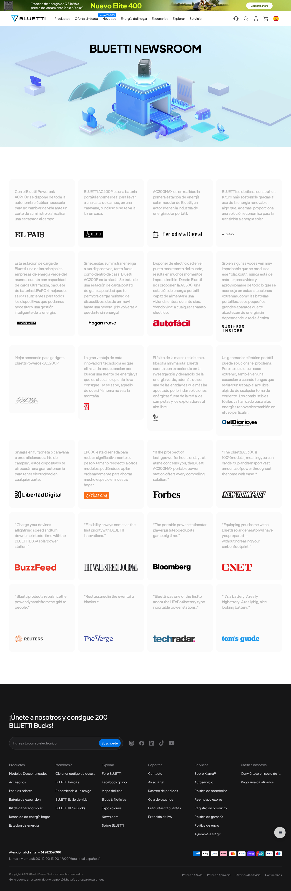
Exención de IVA (160, 817)
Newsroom (110, 817)
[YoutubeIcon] (171, 743)
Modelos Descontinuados (28, 773)
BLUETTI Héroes (67, 782)
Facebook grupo (114, 782)
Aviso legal (156, 782)
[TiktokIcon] (161, 743)
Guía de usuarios (160, 799)
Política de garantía (209, 817)
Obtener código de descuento (75, 773)
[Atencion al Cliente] (236, 19)
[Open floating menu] (280, 832)
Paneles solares (21, 791)
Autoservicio (204, 782)
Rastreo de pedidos (163, 791)
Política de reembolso (211, 791)
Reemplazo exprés (209, 799)
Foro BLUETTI (111, 773)
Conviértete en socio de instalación (261, 773)
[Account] (256, 19)
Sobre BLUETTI (113, 825)
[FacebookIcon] (141, 743)
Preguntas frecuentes (164, 808)
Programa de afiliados (257, 782)
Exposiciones (112, 808)
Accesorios (17, 782)
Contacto (155, 773)
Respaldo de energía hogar (29, 817)
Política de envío (207, 825)
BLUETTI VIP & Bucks (70, 808)
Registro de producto (211, 808)
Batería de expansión (25, 799)
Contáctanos (273, 875)
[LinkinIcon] (151, 743)
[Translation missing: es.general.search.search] (246, 19)
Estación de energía (24, 825)
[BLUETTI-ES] (28, 18)
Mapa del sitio (112, 791)
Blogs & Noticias (114, 799)
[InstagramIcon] (131, 743)
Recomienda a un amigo (73, 791)
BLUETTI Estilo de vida (71, 799)
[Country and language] (276, 19)
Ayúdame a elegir (208, 834)
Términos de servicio (248, 875)
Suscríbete (110, 743)
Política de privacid (219, 875)
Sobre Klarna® (205, 773)
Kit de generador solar (26, 808)
